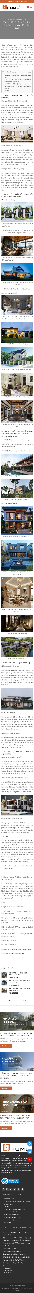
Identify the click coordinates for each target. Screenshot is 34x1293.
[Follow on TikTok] (10, 1189)
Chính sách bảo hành (11, 1212)
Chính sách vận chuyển (12, 1220)
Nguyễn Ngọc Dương (19, 1263)
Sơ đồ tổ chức (9, 1199)
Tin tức (23, 19)
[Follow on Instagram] (7, 1189)
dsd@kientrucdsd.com (14, 1251)
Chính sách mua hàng (11, 1214)
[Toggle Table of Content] (28, 72)
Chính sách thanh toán (12, 1217)
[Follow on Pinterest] (18, 1189)
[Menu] (31, 7)
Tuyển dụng (8, 1222)
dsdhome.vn (12, 945)
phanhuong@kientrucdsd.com (16, 1254)
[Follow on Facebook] (3, 1189)
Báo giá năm (8, 1204)
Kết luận (6, 91)
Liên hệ (6, 1206)
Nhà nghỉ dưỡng (8, 1270)
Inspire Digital (21, 1285)
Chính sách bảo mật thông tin (14, 1209)
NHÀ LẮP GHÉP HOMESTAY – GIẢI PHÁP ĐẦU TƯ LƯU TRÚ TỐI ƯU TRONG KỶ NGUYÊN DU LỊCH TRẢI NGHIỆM (16, 1075)
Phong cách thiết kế (14, 19)
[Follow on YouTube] (22, 1189)
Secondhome (7, 1272)
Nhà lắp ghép (7, 1268)
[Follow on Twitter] (14, 1189)
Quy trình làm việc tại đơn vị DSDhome (17, 1201)
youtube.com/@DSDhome (15, 953)
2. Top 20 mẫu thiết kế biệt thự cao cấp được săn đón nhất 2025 (17, 81)
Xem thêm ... (6, 1046)
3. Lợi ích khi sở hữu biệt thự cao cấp (15, 84)
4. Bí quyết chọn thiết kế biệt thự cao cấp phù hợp (17, 87)
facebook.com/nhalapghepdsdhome (20, 949)
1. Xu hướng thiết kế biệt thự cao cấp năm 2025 (17, 76)
